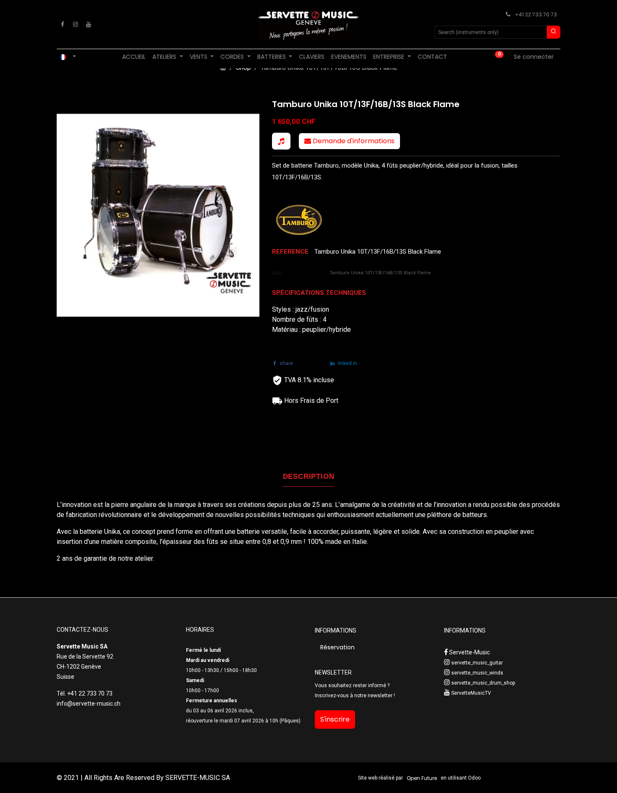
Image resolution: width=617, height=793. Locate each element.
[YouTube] (88, 24)
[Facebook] (62, 24)
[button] (281, 141)
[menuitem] (134, 57)
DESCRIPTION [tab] (309, 477)
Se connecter (534, 57)
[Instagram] (75, 24)
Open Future (422, 778)
